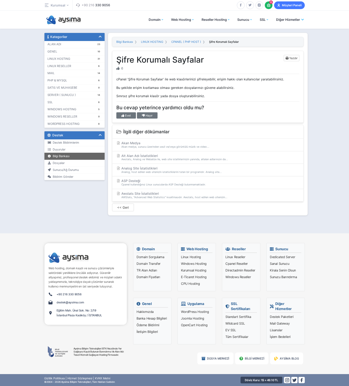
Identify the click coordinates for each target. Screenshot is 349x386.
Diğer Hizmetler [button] (288, 20)
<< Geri (123, 207)
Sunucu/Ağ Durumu (65, 169)
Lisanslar (276, 330)
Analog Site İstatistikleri (171, 170)
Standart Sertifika (238, 317)
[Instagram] (259, 5)
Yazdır (292, 58)
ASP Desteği (163, 182)
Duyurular (58, 149)
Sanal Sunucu (279, 264)
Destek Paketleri (282, 317)
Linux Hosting (191, 257)
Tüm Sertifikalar (236, 337)
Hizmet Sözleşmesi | (80, 378)
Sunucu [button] (243, 20)
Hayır (148, 115)
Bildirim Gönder (62, 176)
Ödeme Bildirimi (148, 325)
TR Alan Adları (147, 270)
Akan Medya (164, 144)
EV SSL (230, 330)
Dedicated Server (282, 257)
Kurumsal (58, 5)
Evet (127, 115)
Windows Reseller (238, 277)
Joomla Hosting (192, 318)
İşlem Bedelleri (280, 337)
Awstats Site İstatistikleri (173, 195)
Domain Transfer (149, 264)
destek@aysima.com (70, 302)
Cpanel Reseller (236, 264)
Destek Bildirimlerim (65, 142)
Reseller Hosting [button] (214, 20)
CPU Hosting (190, 284)
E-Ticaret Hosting (193, 277)
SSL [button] (263, 20)
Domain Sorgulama (150, 257)
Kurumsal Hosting (193, 270)
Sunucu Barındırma (283, 277)
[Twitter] (250, 5)
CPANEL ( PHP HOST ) (186, 41)
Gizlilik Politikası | (55, 378)
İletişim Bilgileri (147, 332)
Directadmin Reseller (240, 270)
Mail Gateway (280, 323)
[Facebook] (241, 5)
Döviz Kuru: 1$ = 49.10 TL (261, 380)
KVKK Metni (102, 378)
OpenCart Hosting (194, 325)
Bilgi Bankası (60, 156)
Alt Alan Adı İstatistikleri (174, 157)
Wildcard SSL (235, 323)
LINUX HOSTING (152, 41)
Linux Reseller (235, 257)
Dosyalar (58, 163)
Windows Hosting (194, 264)
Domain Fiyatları (148, 277)
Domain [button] (155, 20)
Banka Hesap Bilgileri (152, 318)
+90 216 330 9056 (69, 294)
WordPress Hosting (195, 312)
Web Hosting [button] (181, 20)
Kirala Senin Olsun (283, 270)
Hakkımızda (145, 312)
